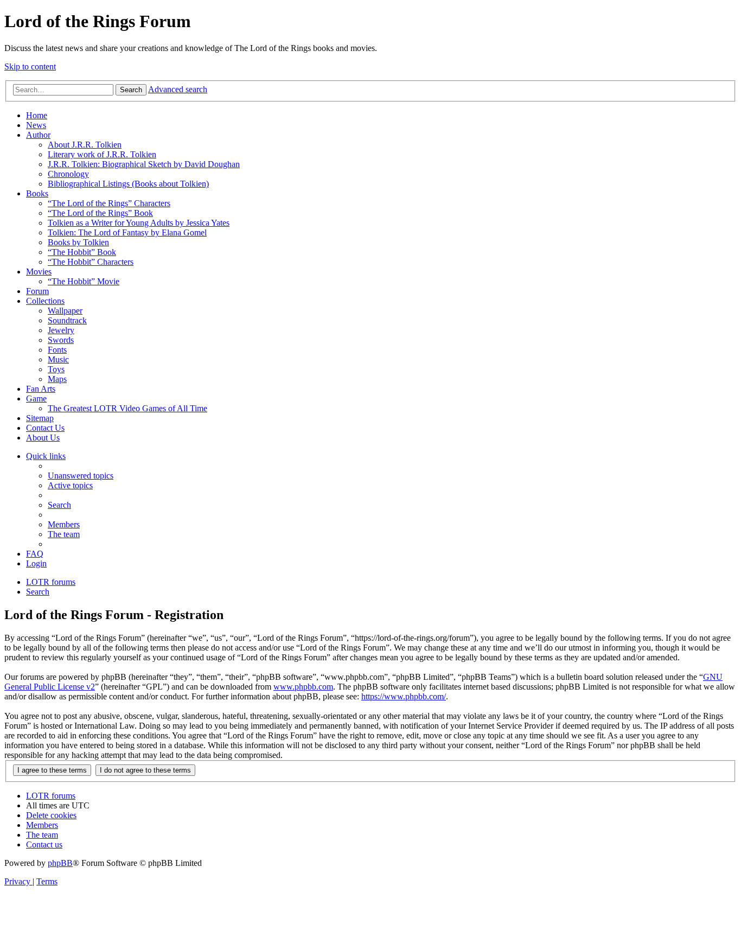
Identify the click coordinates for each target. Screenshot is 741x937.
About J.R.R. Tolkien (85, 144)
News (36, 125)
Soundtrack (67, 320)
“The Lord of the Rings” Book (100, 213)
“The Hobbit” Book (82, 252)
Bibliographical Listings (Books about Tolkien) (128, 183)
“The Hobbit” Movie (83, 281)
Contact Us (45, 427)
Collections (45, 300)
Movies (39, 271)
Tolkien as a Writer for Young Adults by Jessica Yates (138, 222)
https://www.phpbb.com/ (403, 696)
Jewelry (61, 330)
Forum (37, 291)
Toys (56, 369)
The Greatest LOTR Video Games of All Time (127, 408)
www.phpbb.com (303, 686)
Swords (61, 340)
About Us (43, 437)
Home (36, 115)
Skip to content (30, 66)
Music (58, 359)
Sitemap (40, 418)
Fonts (57, 349)
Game (36, 398)
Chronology (68, 174)
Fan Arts (40, 388)
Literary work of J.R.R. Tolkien (102, 154)
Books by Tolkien (78, 242)
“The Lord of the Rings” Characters (109, 203)
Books (37, 193)
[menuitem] (80, 475)
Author (38, 134)
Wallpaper (65, 310)
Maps (57, 379)
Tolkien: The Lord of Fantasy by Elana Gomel (127, 232)
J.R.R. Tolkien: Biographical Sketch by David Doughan (144, 164)
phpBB (60, 863)
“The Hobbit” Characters (90, 261)
